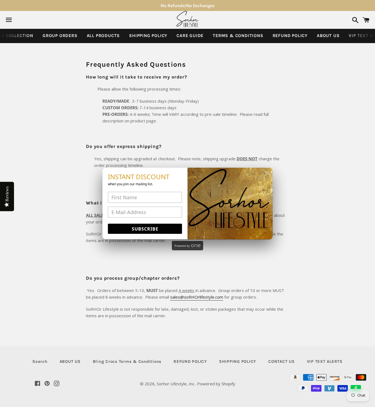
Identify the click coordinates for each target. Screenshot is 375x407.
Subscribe (145, 229)
